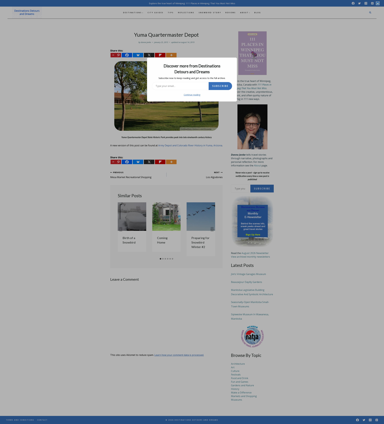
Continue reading (192, 94)
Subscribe (220, 86)
